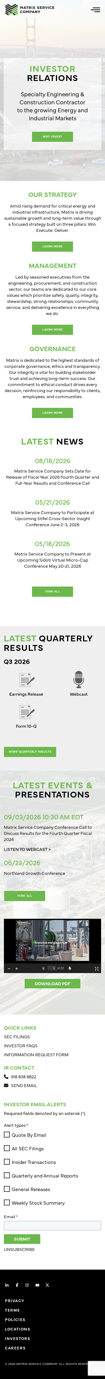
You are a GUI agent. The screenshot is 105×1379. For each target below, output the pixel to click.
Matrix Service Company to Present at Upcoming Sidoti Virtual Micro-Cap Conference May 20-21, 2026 (52, 560)
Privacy (14, 1300)
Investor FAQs (21, 1045)
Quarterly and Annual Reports (45, 1175)
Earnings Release (26, 694)
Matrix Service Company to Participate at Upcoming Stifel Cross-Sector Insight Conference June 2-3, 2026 (52, 518)
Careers (15, 1347)
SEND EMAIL (24, 1085)
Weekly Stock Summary (38, 1203)
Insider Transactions (34, 1162)
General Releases (31, 1189)
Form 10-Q (26, 726)
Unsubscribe (19, 1249)
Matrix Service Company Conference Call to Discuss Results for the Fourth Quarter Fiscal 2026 (48, 833)
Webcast (79, 694)
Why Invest (52, 136)
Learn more (52, 246)
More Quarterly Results (30, 751)
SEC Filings (17, 1036)
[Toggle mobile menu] (95, 9)
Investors (17, 1338)
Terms (12, 1310)
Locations (17, 1328)
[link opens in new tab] (7, 1285)
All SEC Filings (28, 1148)
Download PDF (52, 983)
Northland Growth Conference (34, 873)
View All (52, 591)
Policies (15, 1319)
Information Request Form (36, 1054)
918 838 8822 (24, 1076)
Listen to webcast (25, 849)
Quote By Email (29, 1135)
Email (11, 1216)
